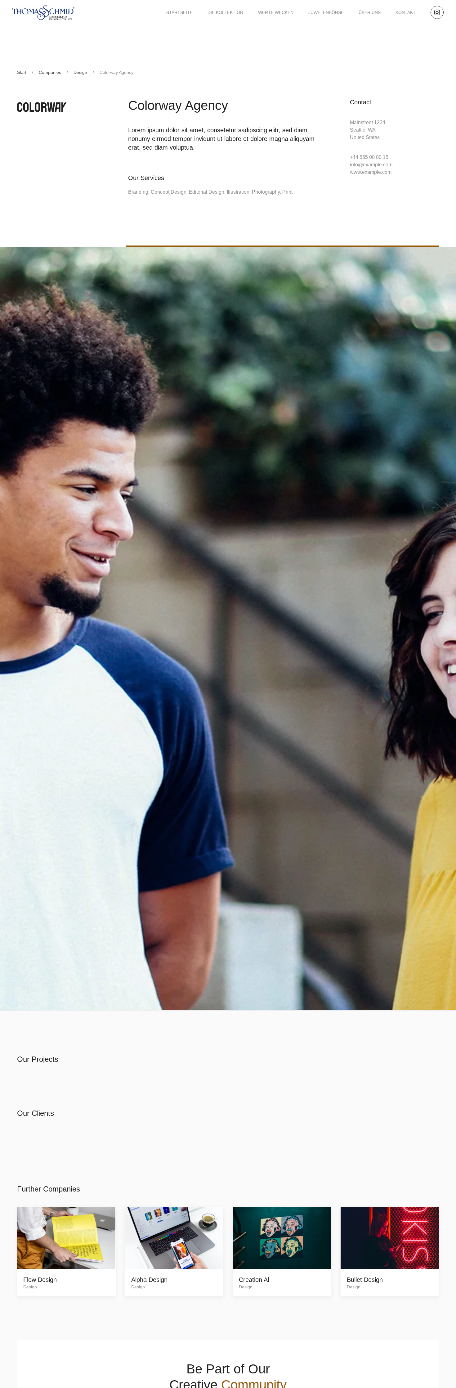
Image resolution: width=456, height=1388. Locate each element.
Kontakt (406, 12)
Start (21, 72)
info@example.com (371, 164)
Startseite (179, 12)
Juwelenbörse (326, 12)
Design (80, 72)
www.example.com (370, 172)
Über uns (370, 12)
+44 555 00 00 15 (369, 157)
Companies (50, 72)
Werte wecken (275, 12)
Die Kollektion (225, 12)
